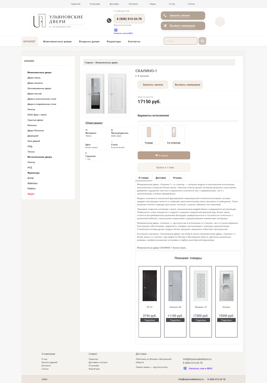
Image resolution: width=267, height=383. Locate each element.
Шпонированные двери (39, 88)
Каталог (29, 41)
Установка (95, 3)
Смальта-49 (175, 306)
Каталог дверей (49, 362)
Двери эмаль (34, 77)
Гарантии (75, 3)
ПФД (30, 146)
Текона (31, 151)
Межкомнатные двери (57, 41)
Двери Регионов (36, 130)
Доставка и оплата (98, 362)
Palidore (32, 188)
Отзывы (177, 177)
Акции (153, 3)
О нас (172, 3)
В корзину (163, 155)
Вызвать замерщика (182, 25)
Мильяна (32, 125)
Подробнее (150, 320)
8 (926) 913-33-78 (129, 18)
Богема (226, 306)
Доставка (114, 3)
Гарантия (93, 358)
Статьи (191, 3)
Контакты (133, 3)
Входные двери (89, 41)
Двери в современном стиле (42, 103)
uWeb (44, 379)
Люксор (31, 109)
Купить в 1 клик (165, 167)
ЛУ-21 (150, 306)
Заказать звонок (180, 15)
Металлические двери (40, 156)
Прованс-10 (201, 306)
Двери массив (35, 93)
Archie (31, 177)
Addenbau (33, 183)
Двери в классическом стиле (42, 98)
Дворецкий (33, 135)
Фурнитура (114, 41)
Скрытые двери (35, 119)
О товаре (144, 177)
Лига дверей (34, 140)
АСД (30, 167)
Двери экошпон (35, 82)
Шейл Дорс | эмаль (37, 114)
